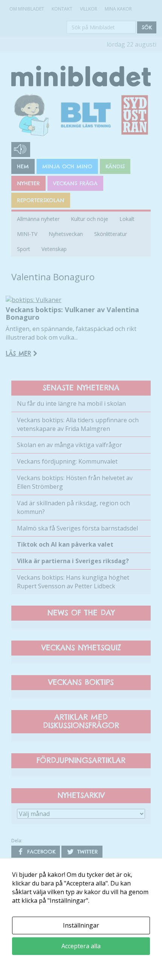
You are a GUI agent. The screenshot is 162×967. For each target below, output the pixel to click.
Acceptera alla (81, 946)
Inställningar (81, 925)
